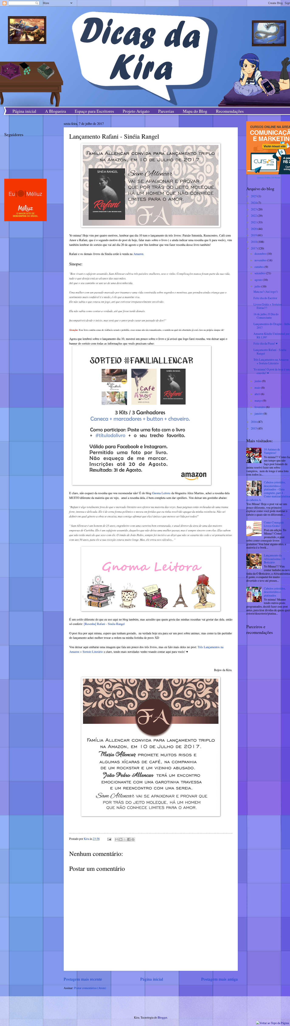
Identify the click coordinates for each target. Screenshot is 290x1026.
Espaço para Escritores (94, 111)
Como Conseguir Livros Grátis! (274, 524)
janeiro (259, 413)
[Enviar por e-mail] (117, 839)
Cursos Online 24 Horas (268, 177)
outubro (260, 267)
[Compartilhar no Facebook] (129, 839)
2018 (254, 242)
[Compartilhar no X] (125, 839)
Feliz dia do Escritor (265, 298)
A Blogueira (55, 111)
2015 (254, 428)
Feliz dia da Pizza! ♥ (265, 343)
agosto (259, 280)
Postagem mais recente (83, 979)
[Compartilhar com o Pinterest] (133, 839)
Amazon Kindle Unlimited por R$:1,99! (271, 335)
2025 (254, 196)
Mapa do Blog (195, 111)
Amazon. (138, 254)
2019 (254, 235)
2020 (254, 229)
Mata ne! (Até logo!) (265, 292)
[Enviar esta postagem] (109, 839)
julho (258, 286)
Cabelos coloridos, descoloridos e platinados (275, 591)
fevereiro (260, 407)
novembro (261, 260)
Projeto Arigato (136, 111)
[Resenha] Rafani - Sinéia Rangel (104, 624)
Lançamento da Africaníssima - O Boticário (274, 558)
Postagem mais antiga (219, 979)
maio (258, 388)
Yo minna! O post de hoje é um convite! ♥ (271, 371)
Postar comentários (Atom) (90, 988)
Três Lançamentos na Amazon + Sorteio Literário (271, 361)
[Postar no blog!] (121, 839)
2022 (254, 216)
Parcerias (166, 111)
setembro (260, 273)
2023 (254, 209)
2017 (254, 248)
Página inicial (24, 111)
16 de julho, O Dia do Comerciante (266, 316)
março (259, 400)
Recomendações (230, 111)
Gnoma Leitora (161, 493)
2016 (254, 422)
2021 (254, 222)
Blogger (162, 1017)
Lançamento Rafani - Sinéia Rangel (269, 351)
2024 (254, 203)
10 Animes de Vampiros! (272, 451)
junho (258, 381)
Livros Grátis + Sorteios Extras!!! (267, 306)
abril (258, 394)
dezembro (261, 254)
